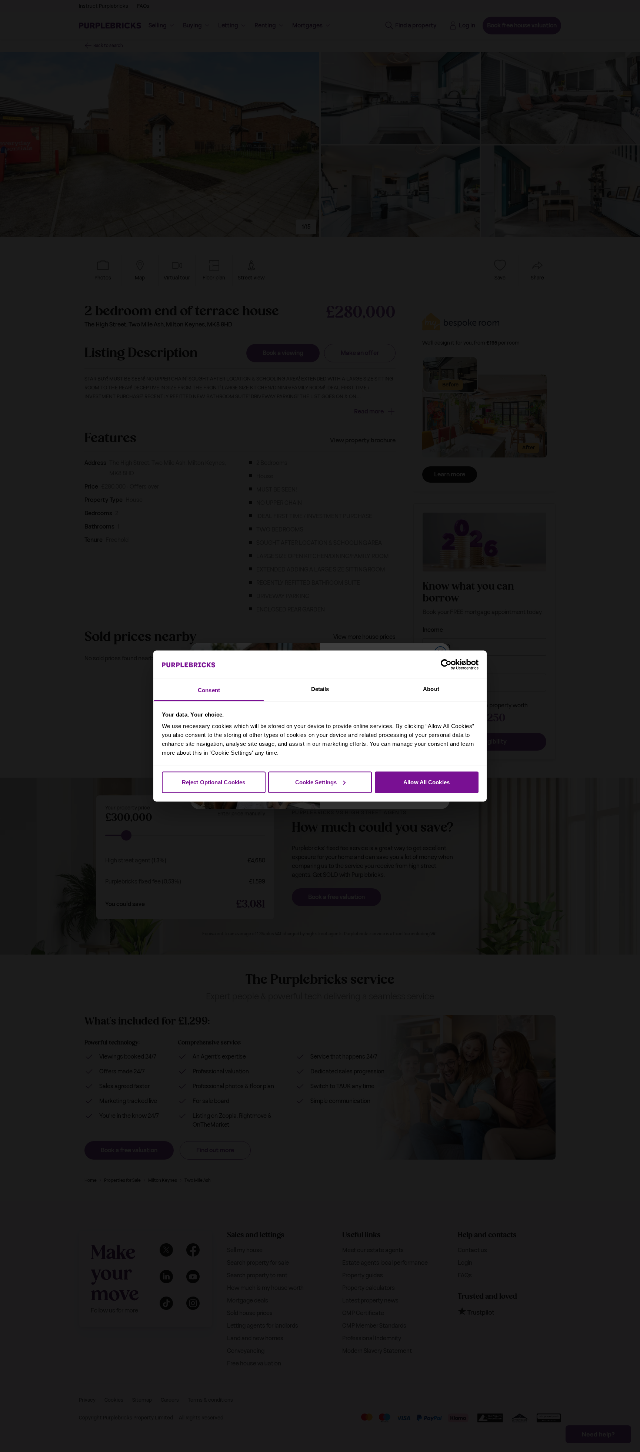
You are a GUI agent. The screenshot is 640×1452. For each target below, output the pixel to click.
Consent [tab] (209, 690)
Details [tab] (320, 689)
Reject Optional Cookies (213, 782)
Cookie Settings (316, 782)
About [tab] (431, 689)
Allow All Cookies (426, 782)
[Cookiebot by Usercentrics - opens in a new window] (446, 664)
